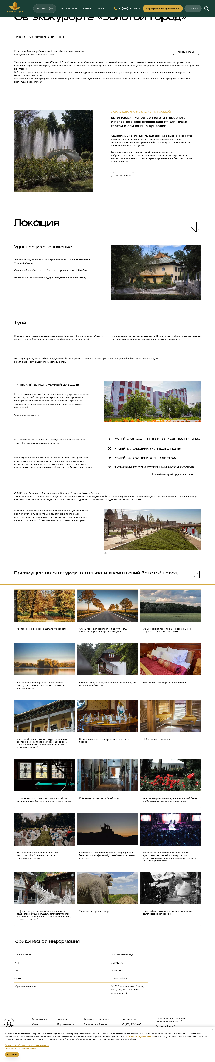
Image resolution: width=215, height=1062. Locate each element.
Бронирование (68, 8)
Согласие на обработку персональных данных (27, 1045)
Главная (20, 36)
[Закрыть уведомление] (212, 1029)
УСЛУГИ (41, 8)
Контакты (86, 8)
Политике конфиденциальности (140, 1036)
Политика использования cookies (20, 1048)
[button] (206, 8)
